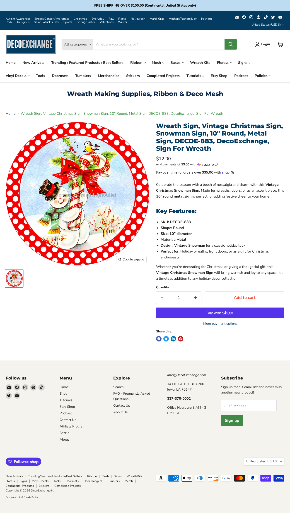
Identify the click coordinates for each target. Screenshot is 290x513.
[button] (220, 164)
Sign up (232, 420)
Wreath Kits (200, 62)
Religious (23, 22)
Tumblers (83, 75)
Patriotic (206, 19)
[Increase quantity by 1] (195, 297)
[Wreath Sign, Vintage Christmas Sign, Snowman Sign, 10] (14, 278)
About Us (120, 412)
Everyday (98, 19)
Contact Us (68, 420)
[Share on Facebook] (159, 338)
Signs (243, 62)
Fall (111, 19)
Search (118, 387)
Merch (129, 481)
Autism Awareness (18, 19)
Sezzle (64, 433)
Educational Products (20, 486)
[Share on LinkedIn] (173, 338)
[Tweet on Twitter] (166, 338)
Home (11, 62)
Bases (175, 62)
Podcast (241, 75)
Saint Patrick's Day (46, 22)
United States (266, 25)
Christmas (80, 19)
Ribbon (136, 62)
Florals (223, 62)
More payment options (220, 324)
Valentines (107, 22)
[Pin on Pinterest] (180, 338)
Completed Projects (163, 75)
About (64, 439)
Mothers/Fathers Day (183, 19)
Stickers (133, 75)
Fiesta (122, 19)
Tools (40, 75)
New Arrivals (33, 62)
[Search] (231, 44)
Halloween (138, 19)
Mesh (157, 62)
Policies (261, 75)
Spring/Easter (86, 22)
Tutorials (194, 75)
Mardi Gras (157, 19)
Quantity (162, 287)
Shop (64, 393)
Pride (9, 22)
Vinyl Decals (16, 75)
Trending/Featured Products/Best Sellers (55, 476)
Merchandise (108, 75)
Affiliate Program (72, 426)
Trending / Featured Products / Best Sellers (87, 62)
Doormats (60, 75)
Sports (67, 22)
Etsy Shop (219, 75)
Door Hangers (93, 481)
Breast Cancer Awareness (52, 19)
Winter (122, 22)
